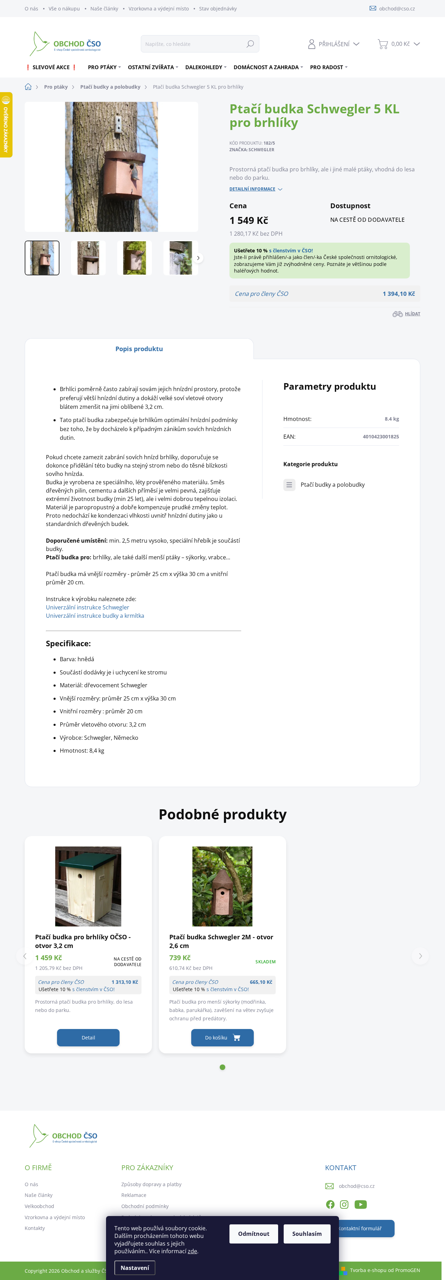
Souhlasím (307, 1234)
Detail (88, 1037)
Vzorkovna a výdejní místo (159, 8)
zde (192, 1251)
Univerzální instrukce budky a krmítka (95, 615)
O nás (31, 8)
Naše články (104, 8)
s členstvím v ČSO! (291, 250)
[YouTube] (361, 1203)
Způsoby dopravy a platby (151, 1184)
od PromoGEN (404, 1270)
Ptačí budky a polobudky (333, 484)
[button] (222, 1067)
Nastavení (135, 1268)
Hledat (250, 43)
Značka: (251, 150)
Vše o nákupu (64, 8)
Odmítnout (253, 1234)
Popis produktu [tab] (139, 349)
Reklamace (133, 1195)
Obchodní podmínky (145, 1206)
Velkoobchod (39, 1206)
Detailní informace (252, 189)
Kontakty (35, 1228)
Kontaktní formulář (360, 1228)
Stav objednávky (218, 8)
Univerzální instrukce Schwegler (87, 607)
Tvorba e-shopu (368, 1270)
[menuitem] (54, 67)
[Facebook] (330, 1203)
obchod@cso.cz (357, 1186)
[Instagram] (344, 1203)
